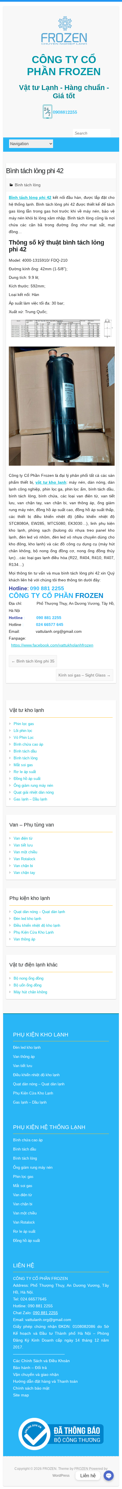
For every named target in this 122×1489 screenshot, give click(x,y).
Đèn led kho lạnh (27, 918)
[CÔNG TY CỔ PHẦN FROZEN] (64, 30)
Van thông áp (24, 939)
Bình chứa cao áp (28, 744)
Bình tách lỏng (28, 185)
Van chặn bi (23, 866)
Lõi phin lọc (23, 731)
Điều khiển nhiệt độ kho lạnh (37, 925)
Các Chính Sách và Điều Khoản (41, 1360)
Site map (21, 1395)
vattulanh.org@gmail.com (48, 1319)
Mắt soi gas (23, 765)
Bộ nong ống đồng (28, 978)
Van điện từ (23, 838)
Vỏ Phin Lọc (24, 737)
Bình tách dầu (25, 751)
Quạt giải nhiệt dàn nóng (34, 792)
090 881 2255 (45, 1312)
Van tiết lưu (23, 845)
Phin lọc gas (24, 724)
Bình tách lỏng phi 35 (32, 661)
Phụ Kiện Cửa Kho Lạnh (34, 932)
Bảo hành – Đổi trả (30, 1367)
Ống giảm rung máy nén (33, 785)
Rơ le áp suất (25, 772)
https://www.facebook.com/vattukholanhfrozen (52, 645)
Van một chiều (25, 852)
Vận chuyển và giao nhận (36, 1374)
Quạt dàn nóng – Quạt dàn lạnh (39, 912)
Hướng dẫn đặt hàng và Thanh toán (45, 1381)
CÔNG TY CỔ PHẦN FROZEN (64, 65)
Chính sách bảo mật (31, 1388)
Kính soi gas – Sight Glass (84, 675)
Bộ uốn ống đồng (27, 985)
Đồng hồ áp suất (27, 778)
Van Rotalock (24, 859)
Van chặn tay (24, 872)
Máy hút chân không (30, 992)
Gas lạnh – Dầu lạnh (30, 799)
